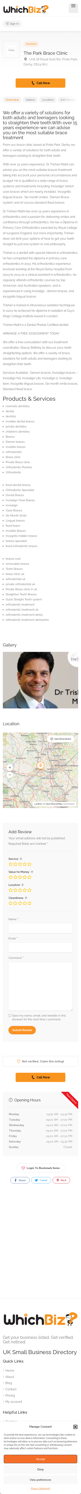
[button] (75, 1427)
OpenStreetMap (54, 804)
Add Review (68, 99)
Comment (16, 958)
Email (13, 938)
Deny (40, 1469)
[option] (40, 680)
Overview (12, 99)
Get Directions (62, 738)
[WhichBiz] (26, 9)
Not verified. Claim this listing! (42, 1061)
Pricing (10, 1395)
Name (13, 919)
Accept (40, 1459)
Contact (10, 1389)
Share (22, 1180)
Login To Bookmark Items (43, 1167)
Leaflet (38, 804)
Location (48, 99)
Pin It (63, 1180)
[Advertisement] (40, 1244)
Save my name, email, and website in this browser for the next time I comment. (39, 1017)
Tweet (43, 1180)
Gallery (30, 99)
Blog (8, 1383)
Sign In (14, 23)
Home (9, 1370)
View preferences (40, 1479)
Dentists (31, 43)
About (9, 1377)
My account (13, 1401)
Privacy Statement (40, 1488)
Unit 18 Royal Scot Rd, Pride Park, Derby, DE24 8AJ (51, 61)
